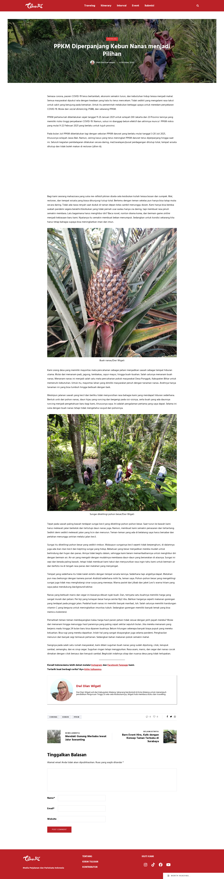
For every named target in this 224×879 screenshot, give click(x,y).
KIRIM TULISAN (90, 862)
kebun (65, 717)
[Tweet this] (171, 716)
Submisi (149, 5)
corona (53, 717)
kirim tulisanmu (92, 669)
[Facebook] (161, 864)
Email (50, 809)
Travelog (89, 5)
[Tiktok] (153, 864)
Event (135, 5)
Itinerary (106, 5)
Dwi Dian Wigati (108, 62)
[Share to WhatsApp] (175, 716)
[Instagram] (145, 864)
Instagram (96, 665)
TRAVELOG (112, 39)
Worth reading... (181, 875)
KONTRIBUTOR (90, 867)
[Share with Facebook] (167, 716)
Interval (121, 5)
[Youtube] (168, 864)
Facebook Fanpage (117, 665)
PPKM (76, 717)
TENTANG (87, 856)
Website (52, 819)
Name (51, 798)
